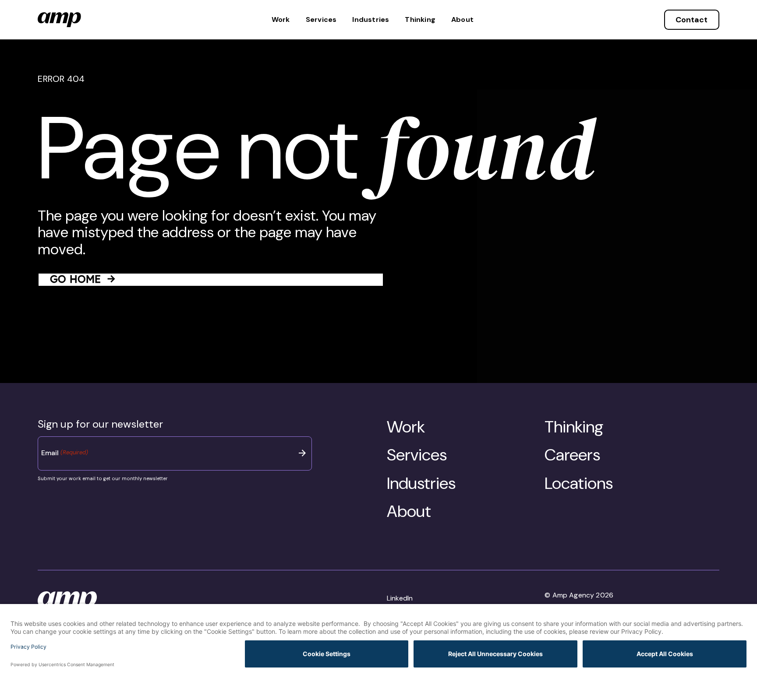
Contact (692, 19)
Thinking (420, 19)
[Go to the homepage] (59, 19)
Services (321, 19)
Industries (370, 19)
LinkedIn (400, 598)
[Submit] (302, 453)
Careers (572, 455)
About (462, 19)
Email (64, 452)
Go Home (75, 278)
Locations (579, 483)
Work (281, 19)
